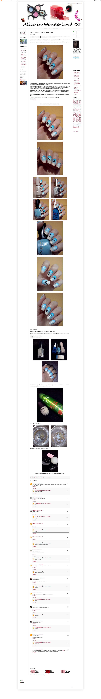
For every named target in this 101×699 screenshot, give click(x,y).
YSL (78, 126)
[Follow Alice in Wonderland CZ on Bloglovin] (76, 58)
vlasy (76, 125)
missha (76, 114)
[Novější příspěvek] (34, 673)
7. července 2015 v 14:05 (39, 523)
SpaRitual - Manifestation (76, 94)
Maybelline (77, 113)
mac (77, 111)
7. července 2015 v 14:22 (39, 536)
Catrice (80, 101)
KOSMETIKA (45, 28)
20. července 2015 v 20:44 (47, 599)
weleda (74, 126)
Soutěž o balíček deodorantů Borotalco (77, 80)
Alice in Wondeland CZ (38, 490)
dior (79, 102)
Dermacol (76, 102)
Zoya (78, 127)
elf (76, 104)
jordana (78, 109)
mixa (78, 114)
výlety (80, 125)
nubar (74, 117)
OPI (77, 117)
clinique (74, 102)
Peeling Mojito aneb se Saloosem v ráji (24, 52)
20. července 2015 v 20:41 (47, 490)
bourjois (37, 477)
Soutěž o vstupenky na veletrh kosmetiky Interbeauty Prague (24, 64)
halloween (76, 108)
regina (80, 119)
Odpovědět (34, 486)
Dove (73, 104)
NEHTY (50, 28)
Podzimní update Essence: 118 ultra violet (77, 90)
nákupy (76, 115)
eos (77, 104)
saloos (80, 121)
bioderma (80, 99)
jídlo (76, 109)
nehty (50, 477)
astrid (76, 98)
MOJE (80, 114)
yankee (77, 126)
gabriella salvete (43, 477)
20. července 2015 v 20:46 (47, 627)
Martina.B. (34, 564)
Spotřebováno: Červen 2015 (37, 609)
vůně (78, 125)
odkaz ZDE (34, 98)
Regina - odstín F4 (76, 78)
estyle (74, 105)
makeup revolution (47, 477)
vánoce (74, 125)
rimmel (76, 120)
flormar (39, 477)
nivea (80, 116)
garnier (74, 107)
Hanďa (34, 497)
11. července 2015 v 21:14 (39, 634)
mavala (78, 112)
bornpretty (79, 100)
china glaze (79, 108)
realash (74, 119)
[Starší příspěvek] (65, 673)
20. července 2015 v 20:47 (47, 642)
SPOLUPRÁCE (55, 28)
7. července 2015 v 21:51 (39, 564)
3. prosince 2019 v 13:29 (39, 649)
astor (74, 98)
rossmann (78, 120)
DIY (80, 102)
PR (77, 118)
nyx (76, 117)
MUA (73, 115)
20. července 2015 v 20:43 (47, 571)
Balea (74, 99)
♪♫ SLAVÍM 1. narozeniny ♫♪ (23, 66)
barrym (76, 99)
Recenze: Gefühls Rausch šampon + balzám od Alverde (76, 76)
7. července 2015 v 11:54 (39, 510)
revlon (74, 120)
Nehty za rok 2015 (23, 48)
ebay (75, 104)
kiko (80, 109)
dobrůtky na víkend (76, 103)
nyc (75, 117)
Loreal (74, 111)
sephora (77, 122)
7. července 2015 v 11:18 (38, 497)
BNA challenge (34, 477)
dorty (80, 103)
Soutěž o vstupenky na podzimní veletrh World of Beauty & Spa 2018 (77, 73)
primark (80, 118)
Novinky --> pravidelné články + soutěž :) (23, 55)
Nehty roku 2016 (23, 61)
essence (79, 104)
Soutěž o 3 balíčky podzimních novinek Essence (77, 83)
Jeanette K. (34, 510)
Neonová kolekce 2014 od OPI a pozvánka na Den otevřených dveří (23, 58)
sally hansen (75, 121)
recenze (77, 119)
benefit (77, 99)
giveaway (77, 107)
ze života (76, 127)
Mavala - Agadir (76, 92)
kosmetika (75, 110)
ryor (80, 120)
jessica (74, 109)
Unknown (34, 523)
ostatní (74, 118)
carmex (77, 101)
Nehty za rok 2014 (23, 50)
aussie (78, 98)
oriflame (80, 117)
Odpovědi (34, 488)
